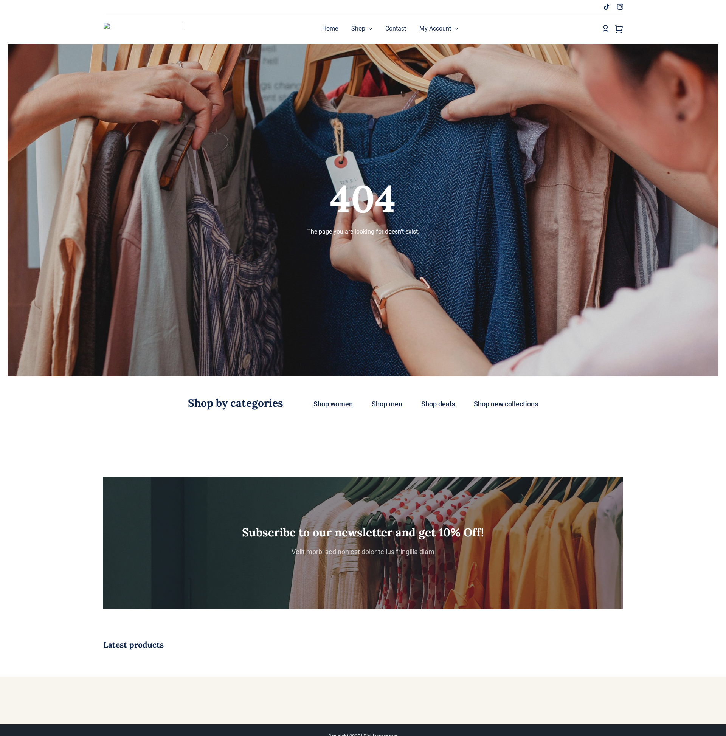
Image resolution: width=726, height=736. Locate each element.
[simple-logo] (143, 24)
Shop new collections (506, 404)
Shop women (333, 404)
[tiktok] (606, 7)
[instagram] (620, 7)
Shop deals (438, 404)
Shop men (387, 404)
